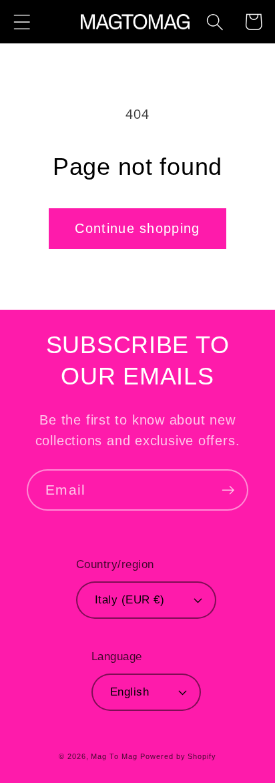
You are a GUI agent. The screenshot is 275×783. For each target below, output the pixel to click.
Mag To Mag (114, 756)
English (130, 692)
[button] (22, 22)
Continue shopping (137, 228)
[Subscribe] (228, 490)
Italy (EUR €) (130, 599)
